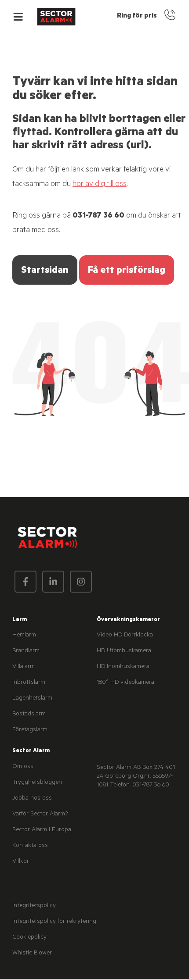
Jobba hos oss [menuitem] (32, 798)
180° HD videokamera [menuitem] (125, 682)
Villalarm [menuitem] (23, 667)
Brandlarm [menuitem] (26, 651)
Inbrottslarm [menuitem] (28, 682)
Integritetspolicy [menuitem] (34, 906)
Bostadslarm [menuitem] (29, 714)
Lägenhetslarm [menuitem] (32, 698)
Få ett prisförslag (126, 271)
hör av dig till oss (100, 184)
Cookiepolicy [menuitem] (29, 937)
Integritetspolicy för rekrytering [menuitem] (54, 921)
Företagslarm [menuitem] (29, 730)
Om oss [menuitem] (22, 767)
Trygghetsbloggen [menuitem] (37, 782)
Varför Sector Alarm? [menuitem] (40, 814)
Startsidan (45, 271)
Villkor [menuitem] (20, 861)
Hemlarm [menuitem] (24, 635)
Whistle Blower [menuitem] (32, 953)
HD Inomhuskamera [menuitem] (123, 667)
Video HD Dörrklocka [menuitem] (125, 635)
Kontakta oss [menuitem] (30, 846)
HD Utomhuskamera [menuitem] (124, 651)
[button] (18, 16)
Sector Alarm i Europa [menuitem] (41, 830)
